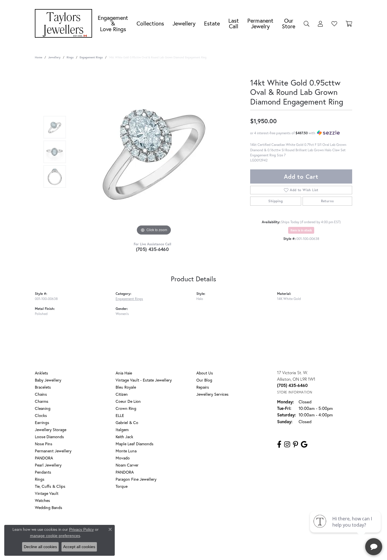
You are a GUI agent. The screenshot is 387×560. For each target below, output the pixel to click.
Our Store (288, 23)
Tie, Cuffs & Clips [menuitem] (50, 486)
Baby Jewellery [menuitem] (48, 380)
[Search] (306, 23)
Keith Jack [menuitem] (124, 436)
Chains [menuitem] (41, 394)
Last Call (233, 23)
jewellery (54, 57)
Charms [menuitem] (41, 401)
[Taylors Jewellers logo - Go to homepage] (65, 23)
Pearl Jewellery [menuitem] (48, 465)
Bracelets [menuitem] (43, 387)
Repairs (202, 387)
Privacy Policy (167, 530)
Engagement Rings (91, 57)
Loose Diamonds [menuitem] (49, 436)
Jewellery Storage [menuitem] (50, 429)
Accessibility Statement (238, 530)
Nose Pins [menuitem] (43, 443)
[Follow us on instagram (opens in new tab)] (287, 444)
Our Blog (204, 380)
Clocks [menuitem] (41, 415)
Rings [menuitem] (39, 479)
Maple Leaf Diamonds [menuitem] (135, 443)
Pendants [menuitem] (43, 472)
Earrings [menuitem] (42, 422)
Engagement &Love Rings (113, 23)
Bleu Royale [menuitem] (126, 387)
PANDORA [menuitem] (44, 458)
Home (38, 57)
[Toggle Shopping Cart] (349, 23)
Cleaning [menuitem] (42, 408)
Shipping (275, 201)
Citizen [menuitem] (122, 394)
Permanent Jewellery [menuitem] (53, 450)
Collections (150, 23)
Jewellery (184, 23)
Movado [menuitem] (123, 458)
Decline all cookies (40, 546)
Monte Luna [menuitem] (126, 450)
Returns (327, 201)
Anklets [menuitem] (41, 373)
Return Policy (140, 530)
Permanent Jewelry (260, 23)
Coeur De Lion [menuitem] (128, 401)
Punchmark (203, 549)
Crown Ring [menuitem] (126, 408)
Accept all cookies (79, 546)
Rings (70, 57)
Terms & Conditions (199, 530)
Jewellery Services (212, 394)
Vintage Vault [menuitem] (46, 493)
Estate (212, 23)
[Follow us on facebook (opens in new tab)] (279, 444)
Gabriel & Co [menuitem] (127, 422)
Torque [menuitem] (121, 486)
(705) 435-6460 (152, 249)
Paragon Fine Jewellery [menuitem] (136, 479)
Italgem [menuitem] (122, 429)
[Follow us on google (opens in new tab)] (304, 444)
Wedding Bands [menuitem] (48, 507)
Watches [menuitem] (42, 500)
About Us (204, 373)
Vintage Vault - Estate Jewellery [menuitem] (144, 380)
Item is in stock (301, 230)
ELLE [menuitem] (120, 415)
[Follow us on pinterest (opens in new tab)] (295, 444)
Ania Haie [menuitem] (124, 373)
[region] (154, 152)
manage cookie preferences (55, 535)
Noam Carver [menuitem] (127, 465)
